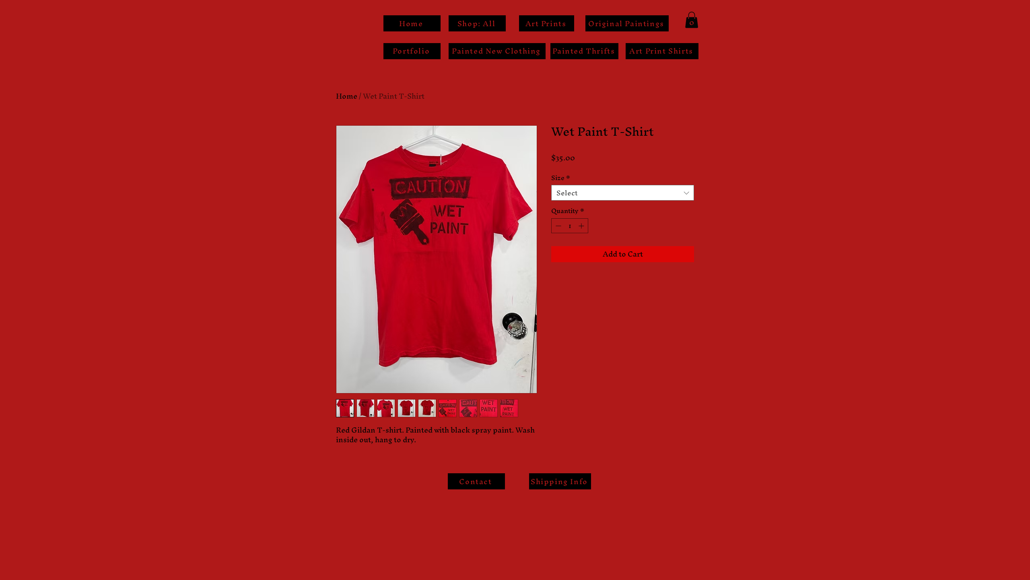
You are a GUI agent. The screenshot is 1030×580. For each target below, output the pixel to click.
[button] (691, 20)
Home (346, 96)
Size (560, 178)
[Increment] (582, 226)
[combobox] (622, 193)
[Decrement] (557, 226)
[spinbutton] (569, 226)
